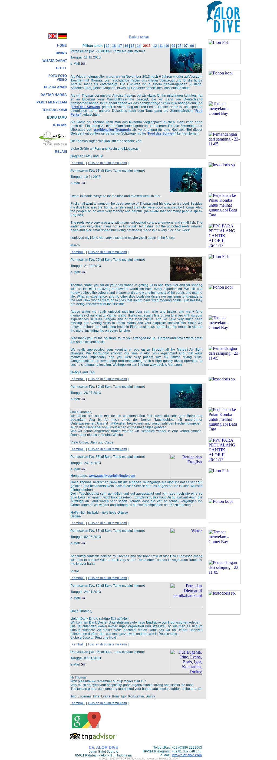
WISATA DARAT (54, 61)
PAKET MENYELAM (52, 102)
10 (167, 46)
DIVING (61, 53)
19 (108, 46)
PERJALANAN (55, 87)
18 (114, 46)
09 (173, 46)
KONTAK (60, 125)
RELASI (61, 152)
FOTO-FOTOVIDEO (57, 77)
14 (139, 46)
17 (120, 46)
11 (161, 46)
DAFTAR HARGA (54, 95)
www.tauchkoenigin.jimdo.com (112, 476)
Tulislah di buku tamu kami (107, 163)
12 (155, 46)
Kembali (77, 163)
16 (126, 46)
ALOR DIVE (126, 758)
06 (192, 46)
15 (132, 46)
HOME (62, 45)
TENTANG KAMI (54, 110)
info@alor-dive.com (187, 755)
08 (180, 46)
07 (186, 46)
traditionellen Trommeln (112, 130)
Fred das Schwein (86, 107)
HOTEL (61, 68)
